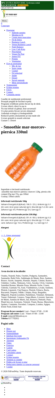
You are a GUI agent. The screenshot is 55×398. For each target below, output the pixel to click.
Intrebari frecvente (14, 336)
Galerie (9, 348)
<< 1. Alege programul (10, 235)
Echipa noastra (12, 87)
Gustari (15, 71)
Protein (15, 59)
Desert (14, 78)
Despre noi (11, 331)
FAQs (8, 90)
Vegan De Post (18, 54)
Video (8, 343)
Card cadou (11, 350)
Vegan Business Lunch (21, 44)
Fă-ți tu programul (14, 63)
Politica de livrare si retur (16, 362)
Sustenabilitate (12, 333)
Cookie (9, 367)
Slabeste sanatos (18, 33)
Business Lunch (18, 42)
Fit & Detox (17, 40)
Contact (9, 92)
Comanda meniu (13, 94)
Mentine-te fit (17, 35)
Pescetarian (16, 52)
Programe (10, 30)
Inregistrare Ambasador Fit (17, 338)
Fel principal (17, 73)
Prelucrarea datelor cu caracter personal (22, 364)
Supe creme (17, 68)
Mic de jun (16, 66)
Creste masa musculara (21, 37)
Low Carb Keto (18, 49)
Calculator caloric (13, 352)
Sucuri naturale (18, 80)
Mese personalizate (20, 83)
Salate (14, 75)
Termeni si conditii (14, 360)
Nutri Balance (17, 47)
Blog (8, 329)
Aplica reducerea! (22, 5)
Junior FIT (16, 56)
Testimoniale (11, 85)
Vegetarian (16, 61)
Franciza (10, 345)
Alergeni (10, 340)
